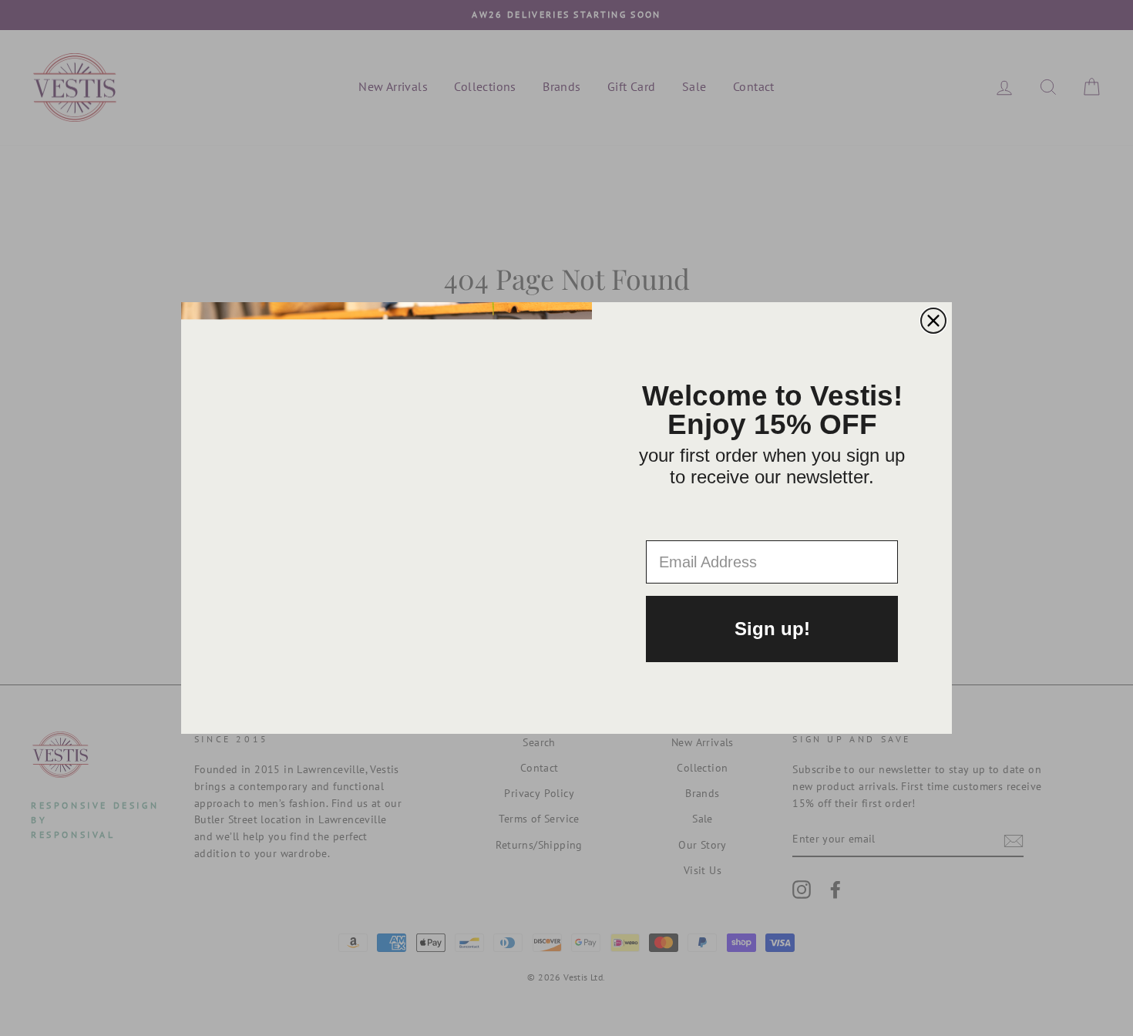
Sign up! (772, 628)
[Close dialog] (933, 320)
